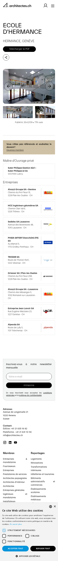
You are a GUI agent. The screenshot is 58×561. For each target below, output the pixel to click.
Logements (36, 459)
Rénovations (37, 463)
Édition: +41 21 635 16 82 (15, 429)
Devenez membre (15, 150)
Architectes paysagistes (15, 478)
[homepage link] (17, 5)
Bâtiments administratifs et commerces (43, 481)
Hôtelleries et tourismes (42, 474)
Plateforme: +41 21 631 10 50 (17, 432)
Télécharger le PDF (19, 49)
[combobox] (50, 506)
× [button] (55, 506)
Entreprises (8, 470)
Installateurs (9, 501)
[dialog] (29, 532)
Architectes (8, 486)
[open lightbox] (29, 86)
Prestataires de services (15, 474)
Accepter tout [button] (15, 548)
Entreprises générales (13, 490)
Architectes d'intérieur (14, 482)
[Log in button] (45, 5)
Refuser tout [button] (43, 548)
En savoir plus (16, 524)
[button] (8, 86)
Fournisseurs (9, 466)
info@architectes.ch (13, 435)
